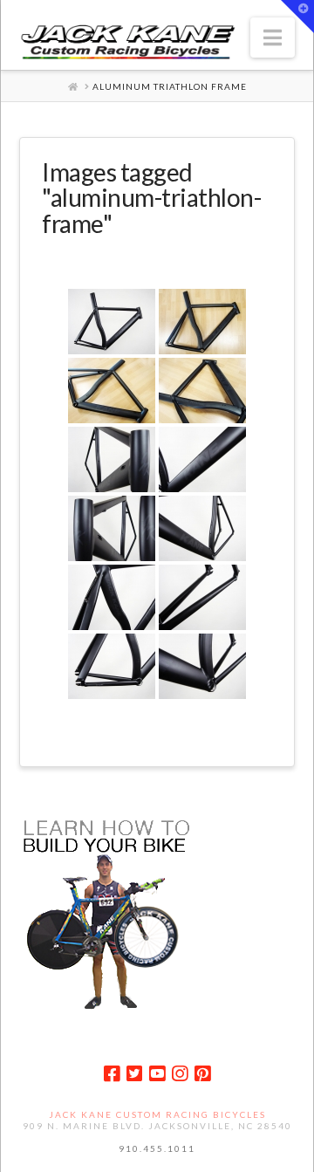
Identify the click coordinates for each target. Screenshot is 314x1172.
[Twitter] (134, 1074)
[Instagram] (180, 1074)
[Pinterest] (202, 1074)
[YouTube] (157, 1074)
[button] (272, 37)
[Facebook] (111, 1074)
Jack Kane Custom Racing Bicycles (157, 1114)
